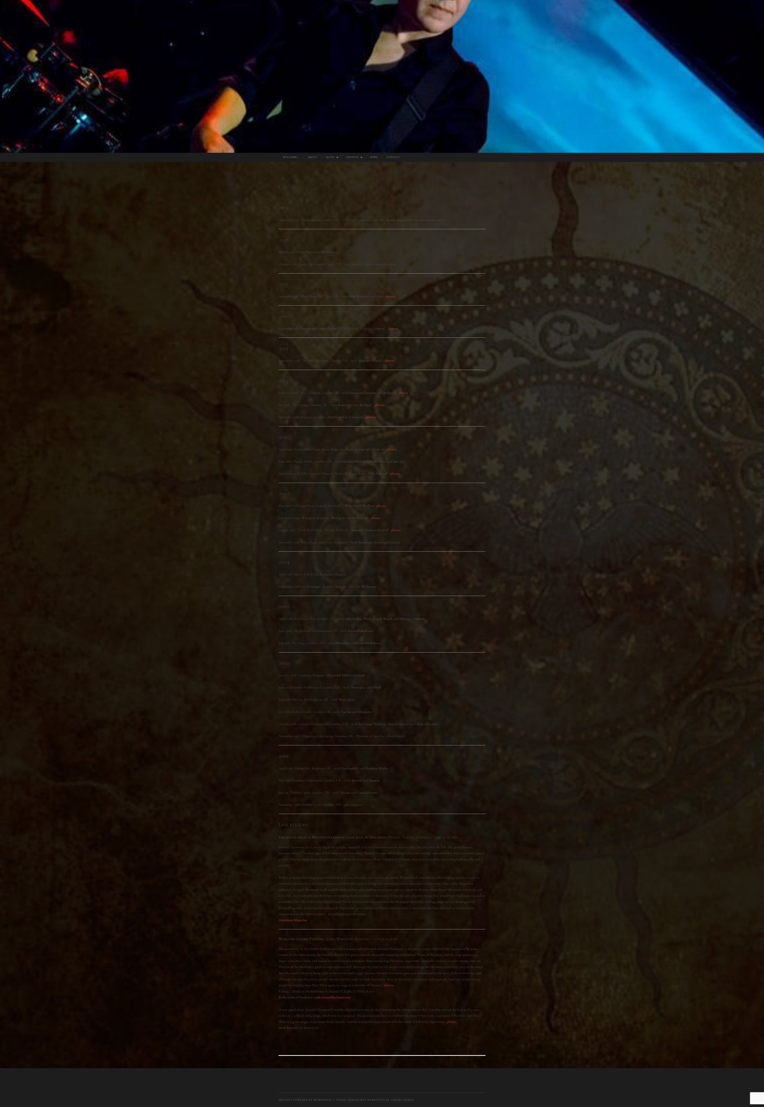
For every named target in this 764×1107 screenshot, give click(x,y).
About (312, 157)
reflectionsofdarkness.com (333, 997)
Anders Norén (402, 1100)
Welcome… (291, 157)
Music (330, 157)
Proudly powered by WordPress (305, 1100)
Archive (352, 157)
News (374, 157)
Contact (393, 157)
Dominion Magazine (293, 920)
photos (390, 296)
